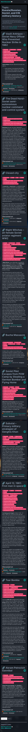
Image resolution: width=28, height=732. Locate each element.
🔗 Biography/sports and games (9, 505)
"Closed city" (6, 218)
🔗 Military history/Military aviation (18, 244)
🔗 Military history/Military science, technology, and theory (14, 121)
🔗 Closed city (10, 173)
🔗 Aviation (11, 387)
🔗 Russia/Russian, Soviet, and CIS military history (13, 58)
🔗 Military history (6, 51)
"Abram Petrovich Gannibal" (9, 711)
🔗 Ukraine (5, 345)
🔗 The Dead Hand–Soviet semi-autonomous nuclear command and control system (13, 104)
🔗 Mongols (17, 442)
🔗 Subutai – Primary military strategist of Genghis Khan (11, 427)
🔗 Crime (18, 343)
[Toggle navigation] (25, 2)
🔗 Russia (19, 49)
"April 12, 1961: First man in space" (11, 568)
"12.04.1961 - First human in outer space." (12, 571)
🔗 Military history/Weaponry (8, 590)
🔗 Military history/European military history (11, 259)
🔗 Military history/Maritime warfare (10, 55)
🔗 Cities (4, 179)
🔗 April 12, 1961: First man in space (12, 484)
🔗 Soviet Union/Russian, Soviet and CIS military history (14, 258)
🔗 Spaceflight (6, 495)
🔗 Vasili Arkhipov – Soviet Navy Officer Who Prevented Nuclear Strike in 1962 (13, 39)
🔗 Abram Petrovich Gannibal (13, 669)
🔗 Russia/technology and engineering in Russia (12, 118)
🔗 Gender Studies (18, 255)
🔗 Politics (22, 177)
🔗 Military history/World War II (9, 249)
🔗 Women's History (7, 246)
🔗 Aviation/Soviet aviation (8, 256)
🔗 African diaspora (7, 679)
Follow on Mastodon (6, 728)
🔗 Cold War (17, 57)
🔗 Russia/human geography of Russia (10, 183)
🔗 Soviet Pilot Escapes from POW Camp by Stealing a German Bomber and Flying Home (14, 377)
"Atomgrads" (6, 221)
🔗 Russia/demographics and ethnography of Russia (13, 678)
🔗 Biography (5, 49)
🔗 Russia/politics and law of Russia (10, 182)
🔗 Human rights (17, 342)
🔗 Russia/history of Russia (8, 61)
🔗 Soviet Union (12, 49)
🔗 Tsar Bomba (10, 580)
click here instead (13, 27)
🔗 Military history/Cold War (8, 57)
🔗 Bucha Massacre (13, 335)
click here (15, 26)
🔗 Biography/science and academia (10, 498)
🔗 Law (16, 177)
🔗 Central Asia (6, 439)
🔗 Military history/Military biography (10, 52)
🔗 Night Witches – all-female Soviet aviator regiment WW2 (13, 234)
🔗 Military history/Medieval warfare (10, 444)
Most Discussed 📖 (6, 1)
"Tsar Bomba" (6, 654)
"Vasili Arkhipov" (7, 90)
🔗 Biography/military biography (9, 54)
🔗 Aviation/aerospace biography (9, 247)
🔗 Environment (6, 587)
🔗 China (4, 437)
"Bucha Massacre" (7, 362)
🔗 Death (23, 343)
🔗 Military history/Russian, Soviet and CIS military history (14, 60)
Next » (9, 718)
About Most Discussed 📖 (7, 726)
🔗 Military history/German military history (11, 250)
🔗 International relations (8, 342)
